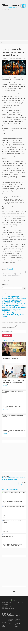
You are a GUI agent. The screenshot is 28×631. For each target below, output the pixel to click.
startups (20, 311)
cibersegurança (10, 272)
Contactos (4, 620)
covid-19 (4, 298)
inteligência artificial (6, 273)
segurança (5, 275)
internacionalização (13, 304)
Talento (10, 623)
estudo (3, 300)
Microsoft (7, 305)
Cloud (15, 272)
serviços (11, 311)
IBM (19, 300)
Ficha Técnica (3, 626)
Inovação (23, 272)
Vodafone (24, 314)
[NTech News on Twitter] (5, 613)
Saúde (19, 309)
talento (3, 313)
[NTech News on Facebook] (3, 613)
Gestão (12, 300)
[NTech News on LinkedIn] (8, 613)
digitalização (11, 298)
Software (16, 311)
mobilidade (12, 305)
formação (8, 300)
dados (7, 298)
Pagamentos (12, 307)
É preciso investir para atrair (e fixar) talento (15, 484)
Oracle (3, 307)
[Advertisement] (14, 26)
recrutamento (6, 309)
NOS (23, 305)
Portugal (21, 273)
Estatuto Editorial (4, 623)
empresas (21, 298)
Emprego (17, 298)
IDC (21, 300)
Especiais (17, 615)
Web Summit (4, 316)
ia (17, 300)
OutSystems (7, 307)
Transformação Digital (17, 625)
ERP (25, 298)
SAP (17, 309)
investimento (22, 304)
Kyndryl (13, 273)
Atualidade (10, 269)
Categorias (10, 615)
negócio (17, 273)
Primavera (24, 307)
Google (19, 272)
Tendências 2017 (17, 620)
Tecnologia (10, 275)
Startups (10, 622)
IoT (2, 305)
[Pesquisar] (24, 288)
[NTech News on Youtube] (10, 613)
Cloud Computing (17, 622)
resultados (13, 309)
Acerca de (4, 616)
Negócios (10, 620)
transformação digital (17, 275)
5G (2, 297)
